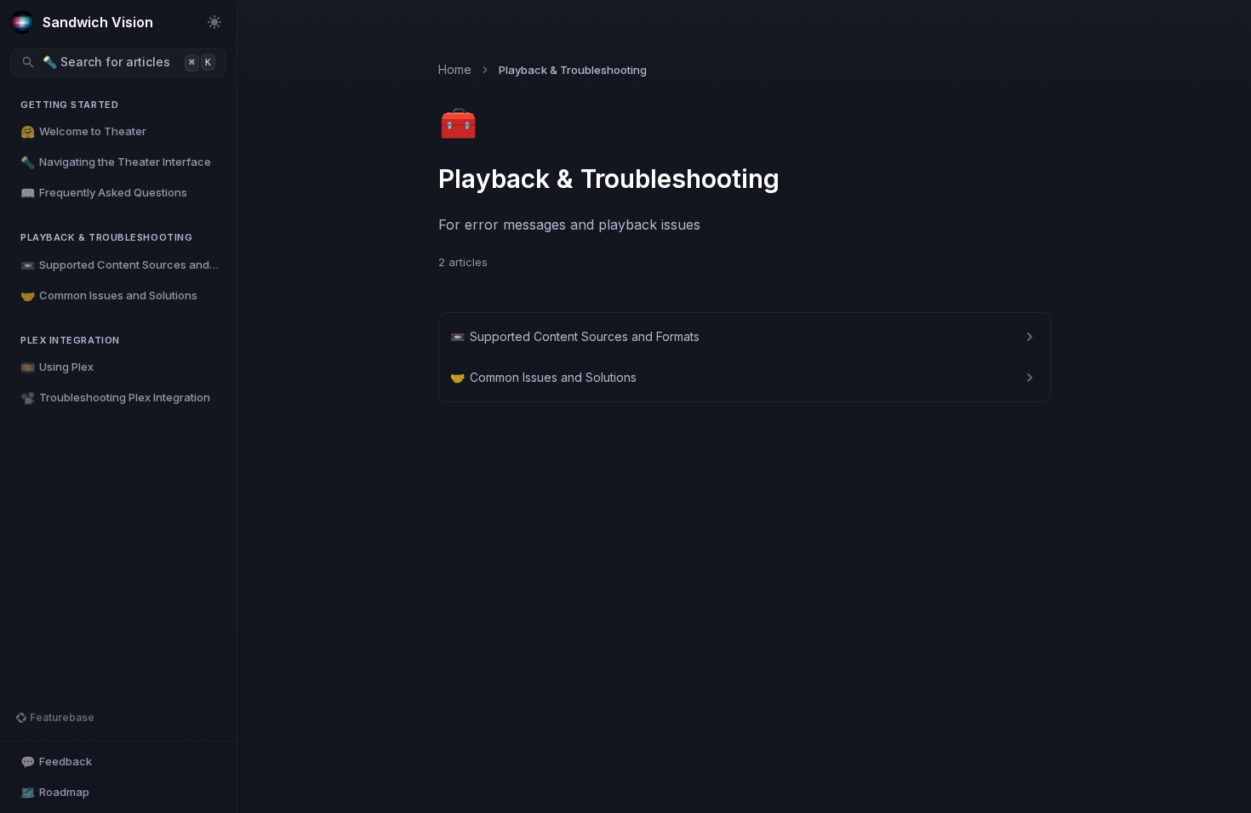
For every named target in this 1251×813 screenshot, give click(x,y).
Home (454, 69)
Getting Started (69, 105)
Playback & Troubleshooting (106, 237)
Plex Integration (70, 340)
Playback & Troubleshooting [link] (573, 70)
